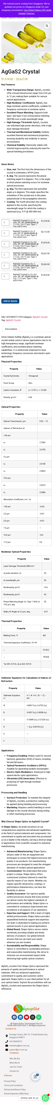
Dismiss (30, 13)
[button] (47, 25)
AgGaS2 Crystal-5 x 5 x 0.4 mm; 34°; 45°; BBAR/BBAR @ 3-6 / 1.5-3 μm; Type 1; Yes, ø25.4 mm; (25, 277)
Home (4, 18)
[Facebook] (14, 1017)
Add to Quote (10, 301)
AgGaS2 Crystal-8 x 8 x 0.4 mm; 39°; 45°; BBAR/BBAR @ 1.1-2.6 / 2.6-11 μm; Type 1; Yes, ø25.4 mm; (25, 256)
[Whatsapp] (38, 1017)
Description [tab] (11, 329)
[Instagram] (32, 1017)
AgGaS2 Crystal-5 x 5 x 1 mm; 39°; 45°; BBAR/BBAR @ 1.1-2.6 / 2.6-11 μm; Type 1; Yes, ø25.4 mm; (25, 224)
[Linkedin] (20, 1017)
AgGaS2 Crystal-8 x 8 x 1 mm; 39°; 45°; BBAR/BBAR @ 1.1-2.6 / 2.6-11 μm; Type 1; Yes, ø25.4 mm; (25, 267)
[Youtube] (26, 1017)
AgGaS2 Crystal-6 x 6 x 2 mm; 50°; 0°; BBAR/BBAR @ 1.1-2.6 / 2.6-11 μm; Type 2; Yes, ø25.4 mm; (25, 234)
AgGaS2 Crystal (16, 18)
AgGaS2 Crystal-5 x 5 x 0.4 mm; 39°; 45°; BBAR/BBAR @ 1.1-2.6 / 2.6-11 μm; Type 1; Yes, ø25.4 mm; (25, 245)
